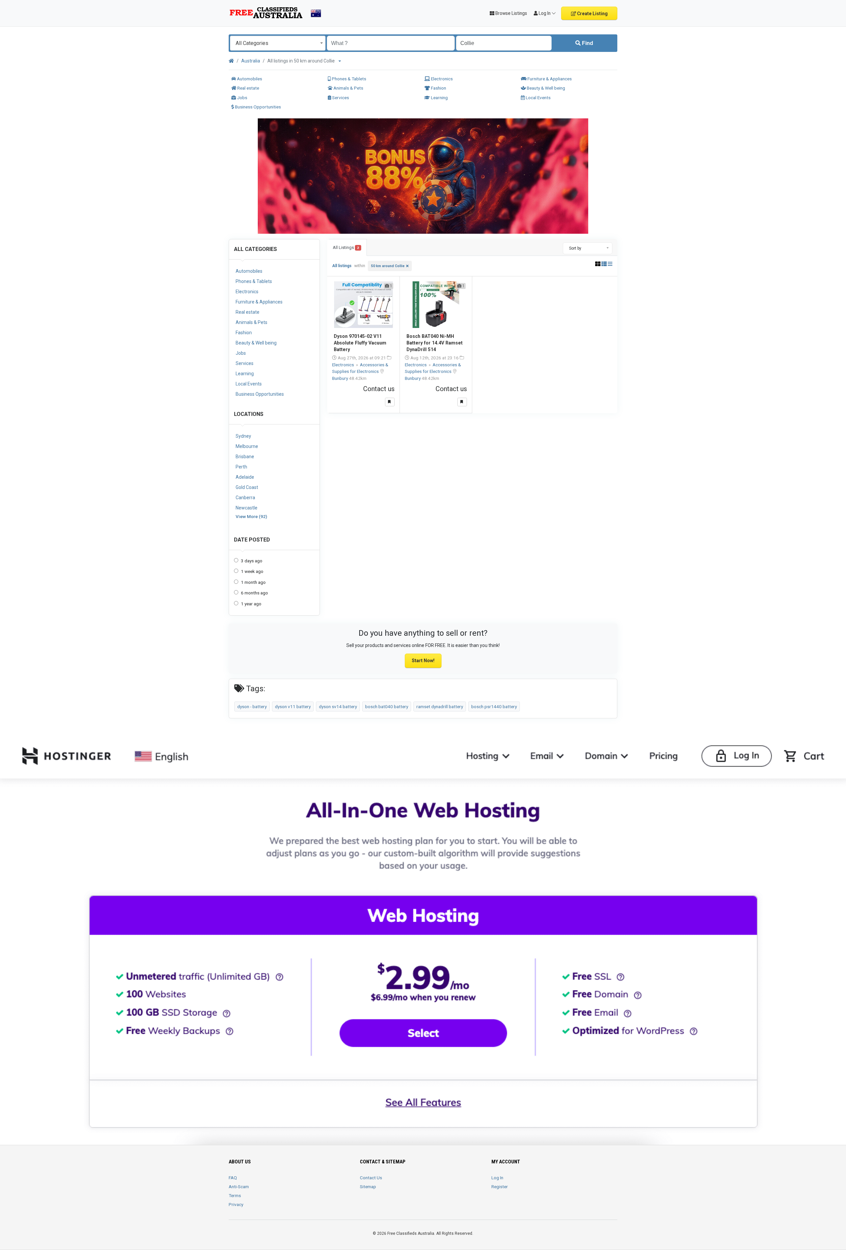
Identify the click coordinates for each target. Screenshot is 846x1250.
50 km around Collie (387, 266)
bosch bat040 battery (386, 706)
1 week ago (252, 571)
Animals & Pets (347, 88)
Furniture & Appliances (549, 78)
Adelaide (245, 477)
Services (340, 97)
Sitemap (368, 1186)
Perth (241, 466)
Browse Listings (510, 13)
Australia (250, 60)
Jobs (241, 97)
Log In (497, 1177)
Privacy (236, 1204)
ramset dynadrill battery (439, 706)
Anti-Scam (239, 1186)
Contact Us (371, 1177)
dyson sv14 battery (338, 706)
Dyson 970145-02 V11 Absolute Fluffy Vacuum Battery (360, 343)
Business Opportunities (257, 106)
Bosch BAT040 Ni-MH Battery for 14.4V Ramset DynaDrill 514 (434, 343)
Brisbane (245, 456)
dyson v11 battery (293, 706)
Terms (235, 1195)
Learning (439, 97)
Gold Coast (247, 487)
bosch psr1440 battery (494, 706)
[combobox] (278, 43)
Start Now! (423, 660)
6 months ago (254, 592)
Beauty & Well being (545, 88)
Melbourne (247, 446)
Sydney (243, 436)
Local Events (538, 97)
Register (499, 1186)
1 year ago (251, 603)
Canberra (245, 497)
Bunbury (340, 378)
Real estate (247, 88)
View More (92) (251, 516)
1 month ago (253, 582)
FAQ (233, 1177)
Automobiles (249, 78)
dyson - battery (252, 706)
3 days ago (251, 560)
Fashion (438, 88)
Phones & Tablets (348, 78)
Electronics (441, 78)
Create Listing (592, 13)
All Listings (346, 247)
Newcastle (246, 507)
